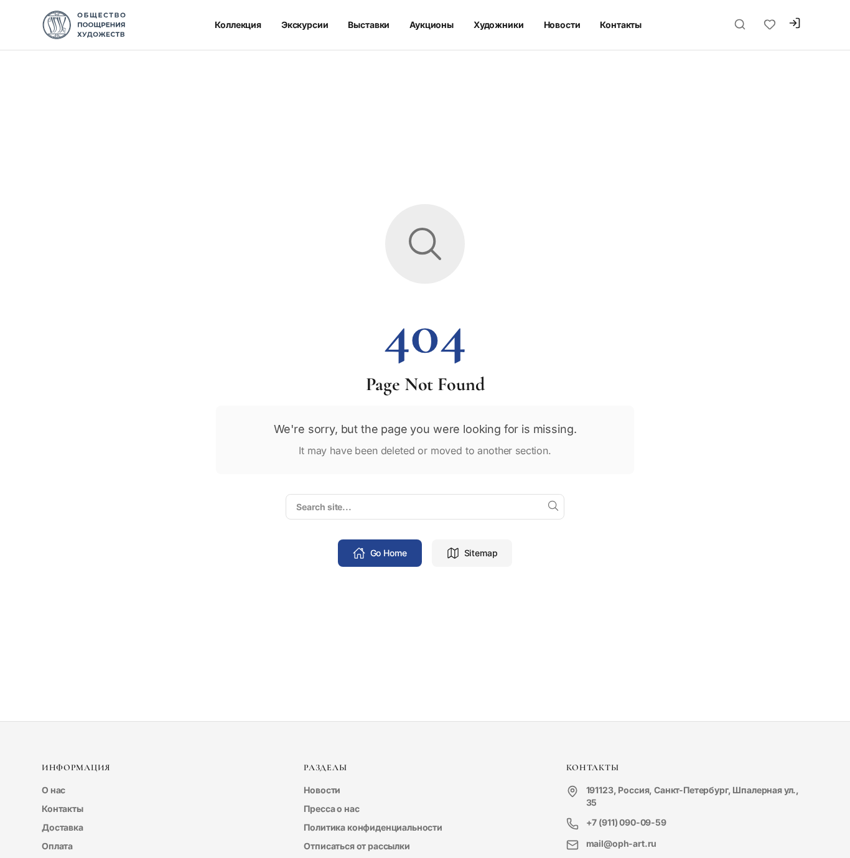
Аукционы (431, 24)
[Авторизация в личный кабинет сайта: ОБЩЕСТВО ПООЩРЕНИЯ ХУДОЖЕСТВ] (794, 24)
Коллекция (238, 24)
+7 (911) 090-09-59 (626, 822)
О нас (53, 790)
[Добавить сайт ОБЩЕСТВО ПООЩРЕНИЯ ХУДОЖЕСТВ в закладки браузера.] (770, 25)
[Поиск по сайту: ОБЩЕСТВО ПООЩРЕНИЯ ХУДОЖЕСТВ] (740, 25)
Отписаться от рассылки (356, 846)
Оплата (57, 846)
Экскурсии (305, 24)
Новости (562, 24)
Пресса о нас (331, 808)
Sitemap (481, 553)
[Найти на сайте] (553, 506)
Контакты (621, 24)
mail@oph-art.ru (621, 843)
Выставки (369, 24)
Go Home (388, 553)
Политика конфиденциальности (373, 827)
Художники (499, 24)
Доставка (62, 827)
